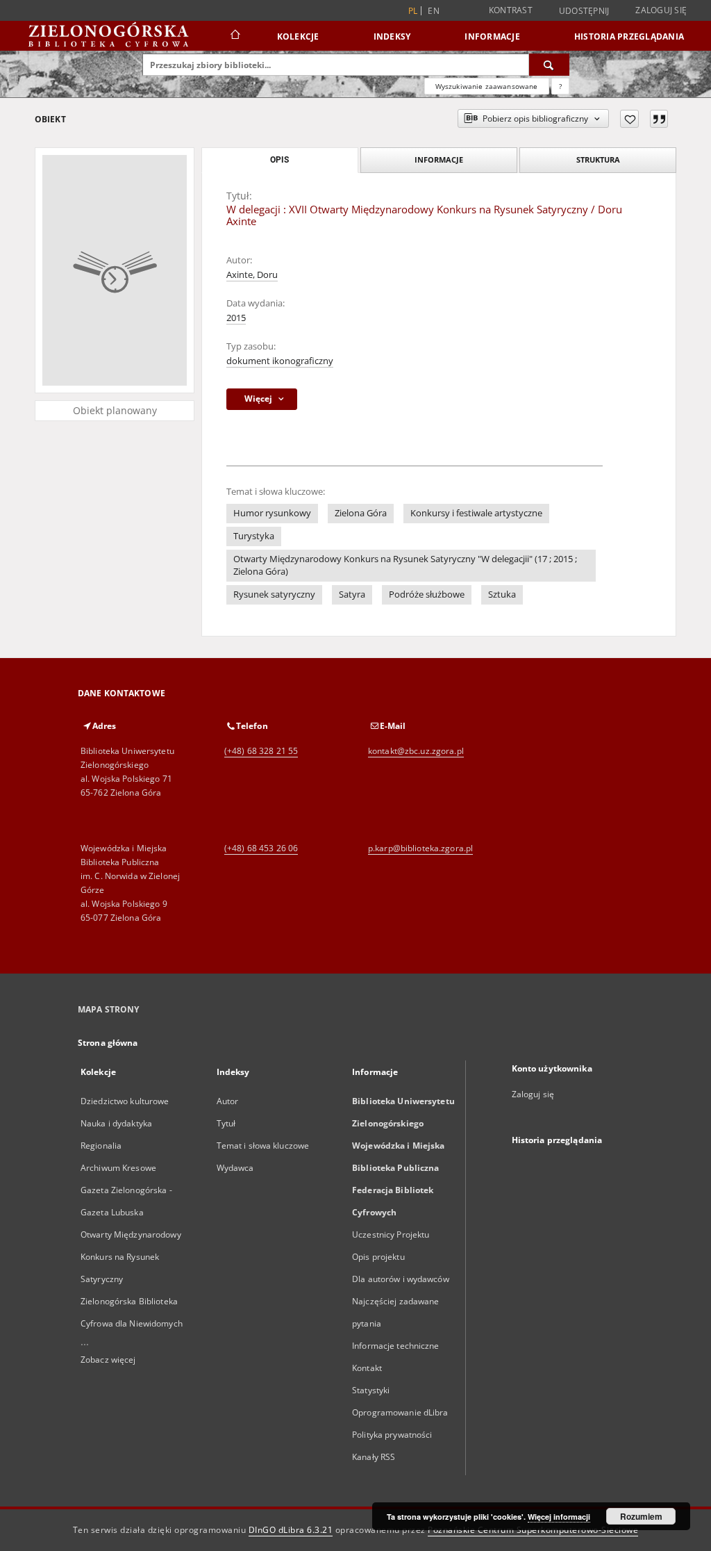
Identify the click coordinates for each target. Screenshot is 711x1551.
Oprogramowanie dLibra (400, 1412)
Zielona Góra (361, 513)
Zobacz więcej (108, 1359)
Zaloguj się (661, 10)
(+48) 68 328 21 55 (261, 751)
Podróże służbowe (427, 594)
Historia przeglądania (629, 36)
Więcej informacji (559, 1516)
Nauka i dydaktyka (116, 1123)
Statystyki (371, 1390)
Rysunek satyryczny (274, 594)
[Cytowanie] (659, 119)
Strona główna (108, 1043)
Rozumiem (641, 1516)
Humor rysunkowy (272, 513)
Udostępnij (584, 11)
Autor (228, 1101)
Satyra (352, 594)
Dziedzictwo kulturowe (125, 1101)
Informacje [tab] (439, 159)
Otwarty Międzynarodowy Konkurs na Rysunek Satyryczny (131, 1257)
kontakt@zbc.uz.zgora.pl (416, 751)
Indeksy (392, 36)
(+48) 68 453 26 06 (261, 848)
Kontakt (367, 1368)
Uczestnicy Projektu (390, 1234)
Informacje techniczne (396, 1346)
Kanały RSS (373, 1457)
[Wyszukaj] (549, 65)
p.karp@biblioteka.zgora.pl (420, 848)
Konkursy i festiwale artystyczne (476, 513)
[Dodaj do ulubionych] (629, 119)
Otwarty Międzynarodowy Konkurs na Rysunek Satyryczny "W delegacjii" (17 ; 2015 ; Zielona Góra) (405, 565)
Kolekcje (298, 36)
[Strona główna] (234, 36)
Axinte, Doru (252, 275)
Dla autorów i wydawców (400, 1279)
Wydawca (235, 1168)
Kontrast (511, 10)
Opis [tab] (279, 160)
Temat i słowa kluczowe (263, 1145)
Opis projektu (378, 1257)
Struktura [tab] (598, 159)
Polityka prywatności (392, 1435)
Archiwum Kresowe (118, 1168)
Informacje (492, 36)
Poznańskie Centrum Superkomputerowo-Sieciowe (533, 1530)
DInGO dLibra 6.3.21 (291, 1530)
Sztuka (502, 594)
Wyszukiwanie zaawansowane (486, 86)
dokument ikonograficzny (279, 361)
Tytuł (226, 1123)
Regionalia (101, 1145)
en (434, 10)
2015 (236, 318)
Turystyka (253, 536)
